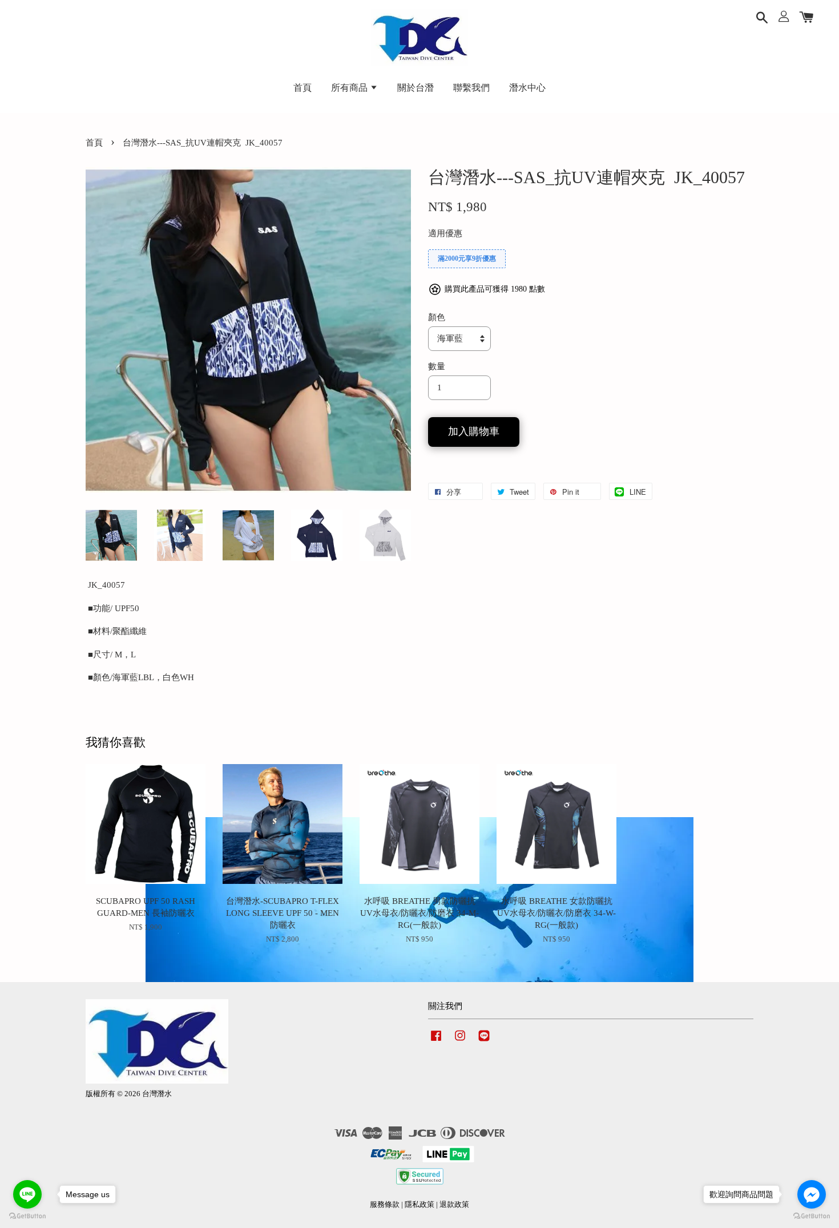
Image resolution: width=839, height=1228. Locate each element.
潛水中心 (527, 87)
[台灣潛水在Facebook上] (436, 1041)
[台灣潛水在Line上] (484, 1041)
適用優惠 (445, 233)
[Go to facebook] (811, 1194)
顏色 (436, 317)
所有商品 (350, 87)
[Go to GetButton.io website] (27, 1216)
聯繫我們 (471, 87)
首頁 (302, 87)
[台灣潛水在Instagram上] (460, 1041)
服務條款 (385, 1205)
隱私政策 (419, 1205)
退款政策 (454, 1205)
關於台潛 (415, 87)
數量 (436, 366)
